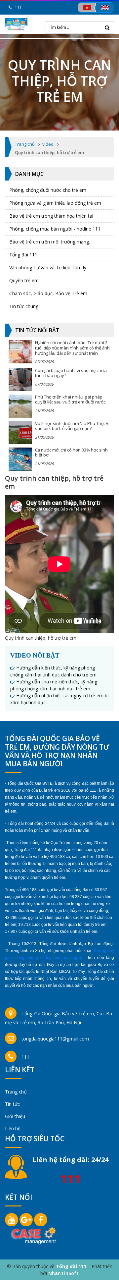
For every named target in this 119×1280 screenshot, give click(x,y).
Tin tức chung (23, 306)
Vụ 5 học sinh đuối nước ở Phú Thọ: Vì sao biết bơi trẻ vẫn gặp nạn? (72, 426)
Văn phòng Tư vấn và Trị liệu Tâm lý (47, 267)
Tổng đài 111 (23, 254)
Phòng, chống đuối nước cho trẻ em (47, 190)
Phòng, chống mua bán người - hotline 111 (54, 229)
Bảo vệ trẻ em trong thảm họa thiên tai (51, 216)
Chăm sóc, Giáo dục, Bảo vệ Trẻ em (48, 293)
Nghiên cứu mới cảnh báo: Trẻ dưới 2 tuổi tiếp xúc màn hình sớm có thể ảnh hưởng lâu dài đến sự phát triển (72, 348)
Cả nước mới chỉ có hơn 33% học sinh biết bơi (71, 452)
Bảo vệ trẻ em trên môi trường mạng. (49, 242)
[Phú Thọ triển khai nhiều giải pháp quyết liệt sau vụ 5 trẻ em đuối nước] (20, 406)
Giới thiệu (15, 1116)
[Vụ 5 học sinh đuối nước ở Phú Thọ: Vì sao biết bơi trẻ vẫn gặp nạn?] (20, 432)
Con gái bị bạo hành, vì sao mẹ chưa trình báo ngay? (71, 373)
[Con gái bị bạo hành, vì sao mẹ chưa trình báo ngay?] (20, 379)
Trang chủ (16, 1092)
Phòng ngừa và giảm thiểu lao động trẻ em (55, 203)
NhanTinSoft (63, 1273)
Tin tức (12, 1104)
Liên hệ (12, 1128)
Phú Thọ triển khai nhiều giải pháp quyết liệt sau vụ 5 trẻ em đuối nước (70, 399)
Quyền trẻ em (24, 280)
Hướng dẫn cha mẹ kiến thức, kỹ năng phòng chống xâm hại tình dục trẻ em (53, 685)
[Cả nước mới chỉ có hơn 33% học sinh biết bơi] (20, 459)
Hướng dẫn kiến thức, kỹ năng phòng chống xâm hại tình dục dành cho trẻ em (53, 671)
